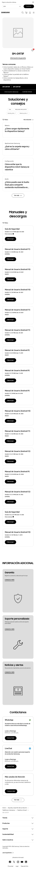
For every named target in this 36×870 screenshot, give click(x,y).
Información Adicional (11, 92)
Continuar (28, 6)
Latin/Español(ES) (7, 852)
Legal (17, 866)
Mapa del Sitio (24, 866)
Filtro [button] (6, 120)
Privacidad (10, 866)
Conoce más (11, 791)
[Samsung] (5, 12)
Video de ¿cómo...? (24, 113)
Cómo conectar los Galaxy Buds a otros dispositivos (15, 79)
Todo (10, 109)
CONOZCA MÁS (9, 580)
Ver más (16, 800)
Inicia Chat (10, 738)
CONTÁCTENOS (27, 92)
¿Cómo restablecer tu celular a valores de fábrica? (16, 71)
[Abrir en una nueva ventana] (10, 862)
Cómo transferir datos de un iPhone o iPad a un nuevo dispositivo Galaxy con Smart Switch (18, 68)
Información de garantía (18, 58)
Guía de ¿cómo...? (11, 113)
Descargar (10, 239)
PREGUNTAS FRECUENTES (21, 109)
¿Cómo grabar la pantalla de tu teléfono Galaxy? (16, 75)
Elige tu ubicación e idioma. (9, 2)
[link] (32, 50)
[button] (18, 130)
